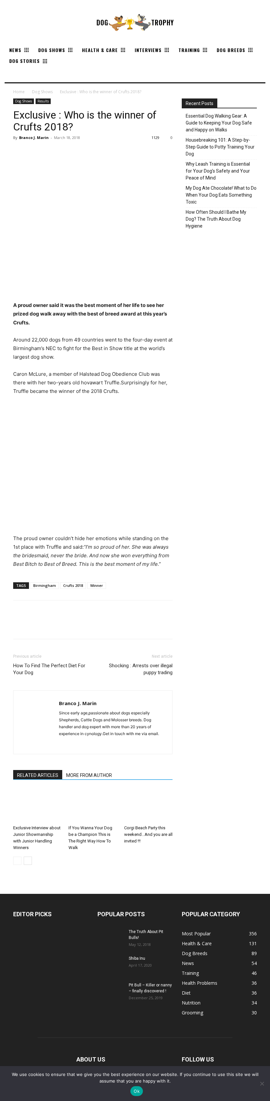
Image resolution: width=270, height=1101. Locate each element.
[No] (261, 1083)
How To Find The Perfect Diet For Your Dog (49, 669)
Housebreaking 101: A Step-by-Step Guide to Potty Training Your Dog (220, 146)
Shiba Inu (137, 958)
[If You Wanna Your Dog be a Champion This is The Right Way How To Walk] (92, 805)
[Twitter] (34, 152)
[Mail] (64, 745)
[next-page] (28, 861)
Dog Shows (42, 92)
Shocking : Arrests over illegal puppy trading (141, 669)
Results (43, 101)
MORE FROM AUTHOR (89, 775)
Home (19, 92)
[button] (12, 74)
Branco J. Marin (34, 137)
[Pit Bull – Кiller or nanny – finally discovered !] (110, 991)
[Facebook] (19, 152)
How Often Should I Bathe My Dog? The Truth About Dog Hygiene (216, 219)
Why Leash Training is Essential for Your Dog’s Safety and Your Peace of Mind (218, 170)
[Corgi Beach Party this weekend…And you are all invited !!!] (148, 805)
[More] (81, 152)
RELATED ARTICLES (37, 775)
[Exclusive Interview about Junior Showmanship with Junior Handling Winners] (37, 805)
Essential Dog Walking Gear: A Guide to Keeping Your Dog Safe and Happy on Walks (219, 122)
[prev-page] (17, 861)
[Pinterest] (50, 152)
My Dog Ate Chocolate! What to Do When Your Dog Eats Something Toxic (221, 195)
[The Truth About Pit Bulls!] (110, 938)
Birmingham (44, 585)
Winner (96, 585)
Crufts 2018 (73, 585)
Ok (137, 1091)
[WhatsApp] (65, 152)
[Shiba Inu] (110, 964)
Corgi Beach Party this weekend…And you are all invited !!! (148, 834)
